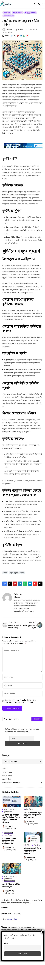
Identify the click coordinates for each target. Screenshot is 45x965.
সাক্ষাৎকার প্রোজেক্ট (7, 772)
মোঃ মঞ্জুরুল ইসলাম (12, 919)
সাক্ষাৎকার (4, 768)
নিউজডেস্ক (9, 30)
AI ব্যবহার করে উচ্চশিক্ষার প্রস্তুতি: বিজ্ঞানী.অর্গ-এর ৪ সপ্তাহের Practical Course (11, 818)
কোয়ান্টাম (5, 573)
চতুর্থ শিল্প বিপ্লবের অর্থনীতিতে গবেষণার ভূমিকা (11, 885)
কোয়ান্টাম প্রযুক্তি (13, 573)
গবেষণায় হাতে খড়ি (7, 775)
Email (6, 943)
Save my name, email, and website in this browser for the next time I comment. (20, 701)
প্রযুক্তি (22, 573)
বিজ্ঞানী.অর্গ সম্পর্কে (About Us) (11, 782)
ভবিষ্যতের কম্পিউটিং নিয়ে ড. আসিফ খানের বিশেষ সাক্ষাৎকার (33, 850)
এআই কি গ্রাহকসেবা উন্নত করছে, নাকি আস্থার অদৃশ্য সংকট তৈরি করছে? (33, 815)
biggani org (9, 826)
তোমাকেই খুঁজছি (6, 779)
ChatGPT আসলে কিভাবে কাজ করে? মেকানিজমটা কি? (9, 840)
